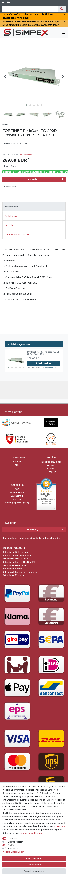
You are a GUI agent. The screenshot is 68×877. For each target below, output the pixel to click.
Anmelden (33, 179)
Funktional (12, 848)
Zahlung (51, 468)
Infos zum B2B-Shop (51, 462)
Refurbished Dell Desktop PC (16, 558)
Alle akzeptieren (34, 858)
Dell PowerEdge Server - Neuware (19, 572)
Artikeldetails (11, 216)
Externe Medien (15, 841)
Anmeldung (32, 529)
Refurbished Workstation (14, 565)
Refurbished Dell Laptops (15, 552)
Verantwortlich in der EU (17, 234)
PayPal (10, 845)
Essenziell (12, 838)
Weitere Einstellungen (13, 851)
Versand (51, 465)
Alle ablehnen (34, 864)
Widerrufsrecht (17, 492)
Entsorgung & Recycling (17, 502)
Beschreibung (12, 206)
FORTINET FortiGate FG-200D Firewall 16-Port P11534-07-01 (43, 353)
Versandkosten (26, 154)
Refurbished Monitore (13, 575)
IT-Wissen (51, 472)
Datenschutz (17, 496)
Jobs (17, 465)
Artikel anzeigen (44, 363)
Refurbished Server (12, 568)
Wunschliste (11, 186)
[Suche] (62, 9)
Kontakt (17, 461)
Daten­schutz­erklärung (31, 833)
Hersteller (9, 225)
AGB (17, 489)
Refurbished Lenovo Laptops (16, 555)
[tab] (34, 206)
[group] (15, 360)
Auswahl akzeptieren (34, 871)
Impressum (17, 499)
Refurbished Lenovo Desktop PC (18, 562)
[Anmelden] (3, 2)
